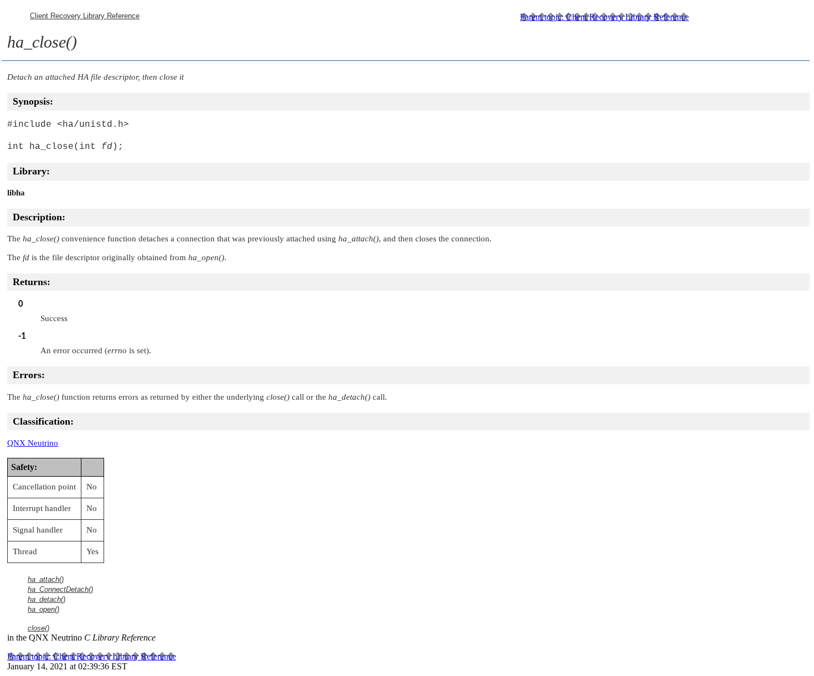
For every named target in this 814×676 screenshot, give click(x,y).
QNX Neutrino (32, 442)
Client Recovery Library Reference (85, 16)
